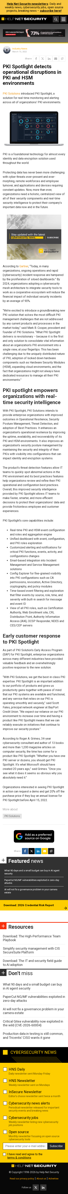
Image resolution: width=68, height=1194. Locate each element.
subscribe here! (50, 10)
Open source (19, 1132)
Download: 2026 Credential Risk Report (29, 905)
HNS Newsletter (22, 1080)
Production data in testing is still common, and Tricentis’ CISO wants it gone (33, 1036)
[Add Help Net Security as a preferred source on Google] (62, 59)
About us (41, 1178)
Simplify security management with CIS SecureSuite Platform (31, 950)
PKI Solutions (11, 93)
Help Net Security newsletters (27, 4)
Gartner (23, 266)
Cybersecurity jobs (23, 1117)
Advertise (53, 1178)
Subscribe (56, 1146)
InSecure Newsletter (25, 1092)
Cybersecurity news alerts (29, 1103)
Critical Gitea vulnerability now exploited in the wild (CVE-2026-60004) (33, 1023)
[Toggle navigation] (63, 19)
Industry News (19, 48)
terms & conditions (19, 1157)
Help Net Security (49, 1172)
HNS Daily (17, 1069)
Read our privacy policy (22, 1178)
